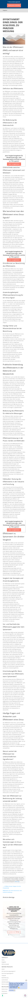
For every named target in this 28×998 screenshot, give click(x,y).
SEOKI (3, 969)
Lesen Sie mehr (14, 932)
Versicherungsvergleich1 (7, 973)
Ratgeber (4, 962)
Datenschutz (5, 989)
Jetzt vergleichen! (14, 164)
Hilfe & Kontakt (5, 964)
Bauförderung (5, 977)
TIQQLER (4, 975)
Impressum (4, 991)
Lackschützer (5, 979)
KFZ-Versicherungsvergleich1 (9, 971)
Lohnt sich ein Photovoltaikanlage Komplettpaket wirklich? (14, 909)
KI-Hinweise (4, 993)
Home (3, 960)
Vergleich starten (14, 5)
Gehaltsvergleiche (6, 982)
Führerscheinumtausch (7, 984)
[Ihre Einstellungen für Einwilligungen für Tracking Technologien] (2, 995)
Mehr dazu (17, 881)
